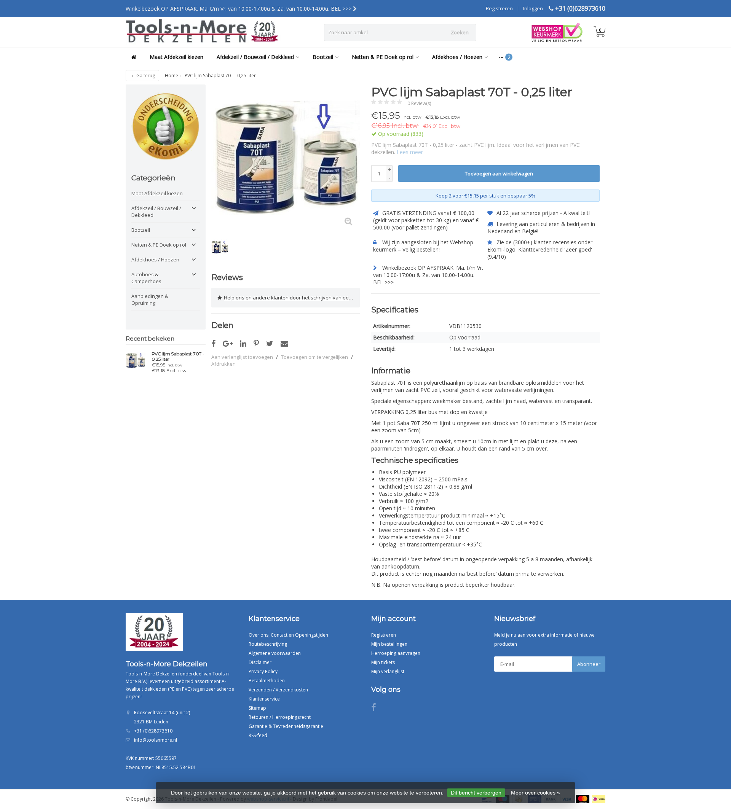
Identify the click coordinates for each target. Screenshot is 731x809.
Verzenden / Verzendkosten (278, 689)
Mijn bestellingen (389, 644)
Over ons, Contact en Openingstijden (288, 635)
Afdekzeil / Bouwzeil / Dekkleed (255, 57)
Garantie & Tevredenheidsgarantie (286, 726)
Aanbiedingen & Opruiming (149, 299)
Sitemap (257, 708)
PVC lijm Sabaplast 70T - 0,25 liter (178, 356)
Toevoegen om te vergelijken (314, 357)
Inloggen (533, 8)
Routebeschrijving (268, 644)
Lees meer (410, 152)
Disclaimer (260, 662)
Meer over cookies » (535, 793)
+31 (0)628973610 (580, 8)
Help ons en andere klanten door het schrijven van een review (292, 297)
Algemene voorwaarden (275, 653)
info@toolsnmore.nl (155, 740)
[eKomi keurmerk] (165, 126)
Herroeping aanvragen (395, 653)
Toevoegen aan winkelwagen (499, 173)
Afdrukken (223, 363)
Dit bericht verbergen (476, 793)
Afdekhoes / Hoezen (457, 57)
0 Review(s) (419, 103)
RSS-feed (258, 735)
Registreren (499, 8)
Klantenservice (264, 699)
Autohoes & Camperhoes (146, 278)
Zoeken (460, 32)
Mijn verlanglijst (387, 671)
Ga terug (145, 75)
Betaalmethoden (267, 680)
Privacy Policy (263, 671)
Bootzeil (323, 57)
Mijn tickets (383, 662)
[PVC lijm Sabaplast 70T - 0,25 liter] (136, 360)
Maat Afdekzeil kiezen (176, 57)
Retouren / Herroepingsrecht (280, 717)
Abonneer (588, 664)
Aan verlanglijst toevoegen (242, 357)
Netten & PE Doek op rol (382, 57)
